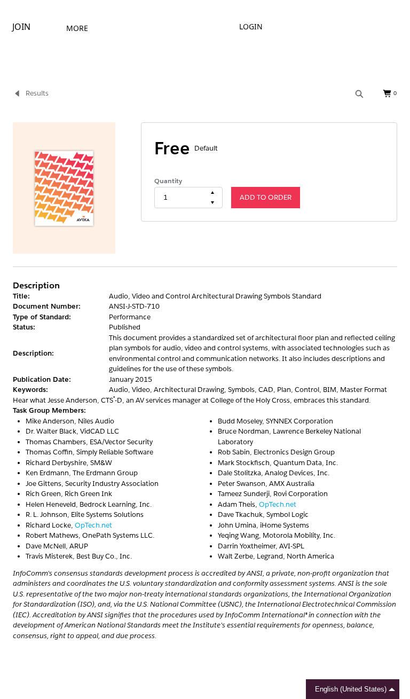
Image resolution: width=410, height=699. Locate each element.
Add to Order (265, 197)
